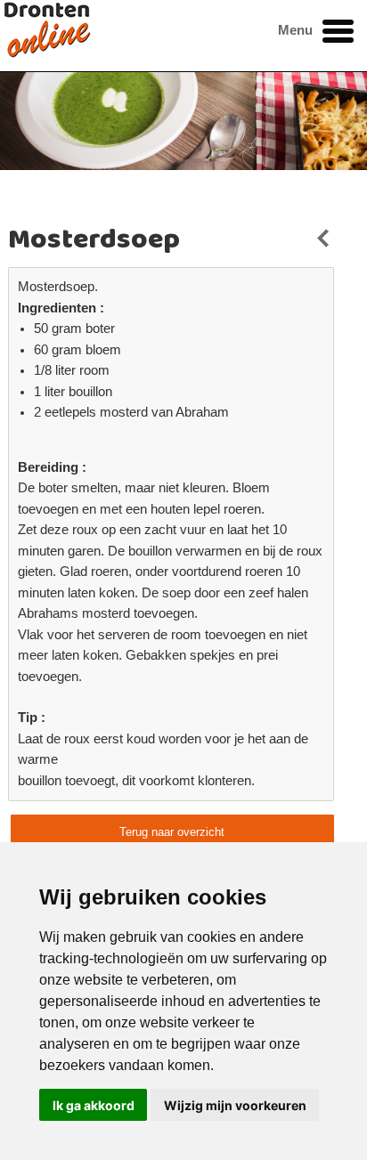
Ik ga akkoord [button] (94, 1105)
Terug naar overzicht (171, 832)
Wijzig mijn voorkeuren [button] (235, 1105)
